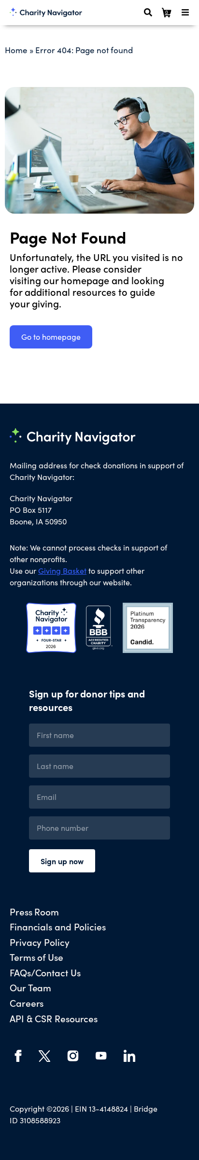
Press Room (34, 911)
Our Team (30, 987)
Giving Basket (62, 571)
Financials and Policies (58, 926)
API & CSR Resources (54, 1018)
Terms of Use (36, 956)
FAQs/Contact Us (45, 972)
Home (16, 50)
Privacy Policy (40, 941)
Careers (26, 1002)
